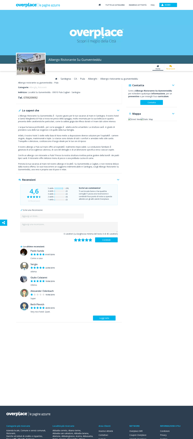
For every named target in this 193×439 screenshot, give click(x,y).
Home (158, 68)
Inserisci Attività (106, 431)
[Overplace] (56, 78)
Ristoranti (42, 87)
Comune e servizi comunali (33, 430)
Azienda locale (12, 430)
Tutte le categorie (115, 5)
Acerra (79, 436)
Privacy (163, 435)
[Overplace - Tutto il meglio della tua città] (99, 4)
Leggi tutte (104, 318)
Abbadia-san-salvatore (63, 433)
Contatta (152, 102)
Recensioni (170, 68)
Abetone (56, 436)
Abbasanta (88, 436)
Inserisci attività (138, 5)
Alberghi (33, 87)
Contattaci (103, 435)
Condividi (106, 240)
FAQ (152, 5)
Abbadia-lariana (81, 433)
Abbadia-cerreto (60, 430)
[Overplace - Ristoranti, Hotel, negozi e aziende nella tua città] (38, 5)
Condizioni (165, 431)
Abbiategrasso (68, 436)
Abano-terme (74, 430)
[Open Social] (3, 223)
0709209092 (30, 97)
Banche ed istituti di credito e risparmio (24, 436)
